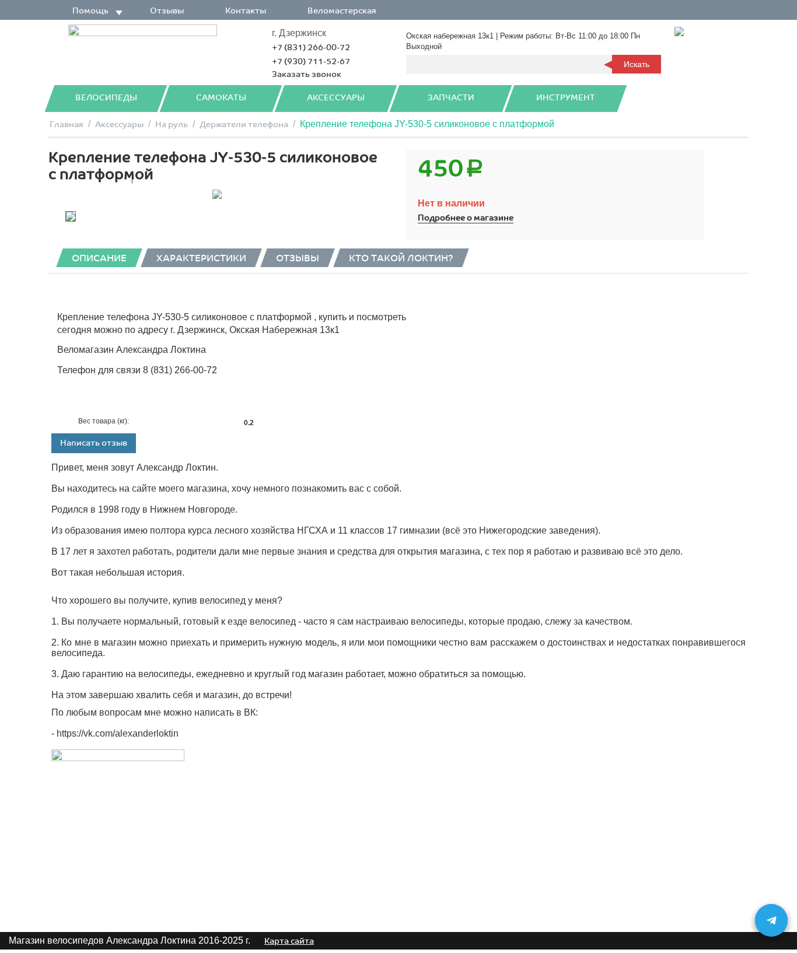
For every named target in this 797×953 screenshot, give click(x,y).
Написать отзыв (93, 443)
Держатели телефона (244, 124)
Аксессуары (336, 98)
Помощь (90, 11)
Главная (66, 124)
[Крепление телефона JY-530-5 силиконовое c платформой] (216, 194)
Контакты (245, 11)
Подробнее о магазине (465, 218)
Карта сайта (289, 941)
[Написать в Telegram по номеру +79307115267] (771, 920)
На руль (171, 124)
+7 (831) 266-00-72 (311, 47)
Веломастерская (341, 11)
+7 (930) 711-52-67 (311, 61)
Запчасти (451, 98)
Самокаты (221, 98)
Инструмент (565, 98)
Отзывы (167, 11)
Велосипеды (106, 98)
